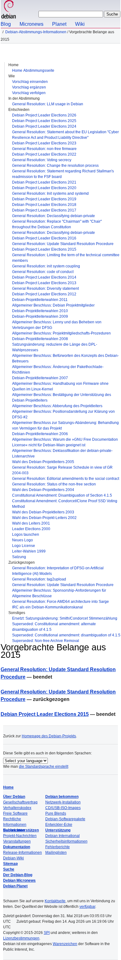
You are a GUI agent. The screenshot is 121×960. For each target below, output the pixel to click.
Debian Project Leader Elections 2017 (44, 210)
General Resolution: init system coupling (46, 266)
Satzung (19, 557)
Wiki (80, 24)
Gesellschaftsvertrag (20, 802)
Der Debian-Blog (17, 875)
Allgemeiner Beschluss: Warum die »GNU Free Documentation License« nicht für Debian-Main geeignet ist (65, 442)
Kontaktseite (55, 901)
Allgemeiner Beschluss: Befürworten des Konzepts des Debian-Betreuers (65, 358)
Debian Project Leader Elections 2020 (44, 188)
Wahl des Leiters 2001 (31, 523)
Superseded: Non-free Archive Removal (45, 641)
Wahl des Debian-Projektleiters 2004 (43, 490)
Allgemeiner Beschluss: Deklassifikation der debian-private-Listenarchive (62, 453)
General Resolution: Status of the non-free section (54, 484)
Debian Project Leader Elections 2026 (44, 115)
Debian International (62, 836)
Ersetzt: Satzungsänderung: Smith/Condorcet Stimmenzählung (64, 618)
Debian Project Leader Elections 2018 (44, 204)
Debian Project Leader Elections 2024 (44, 126)
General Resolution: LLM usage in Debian (47, 104)
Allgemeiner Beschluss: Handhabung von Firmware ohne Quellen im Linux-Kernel (60, 386)
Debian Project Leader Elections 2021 (44, 182)
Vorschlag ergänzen (29, 87)
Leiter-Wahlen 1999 (29, 551)
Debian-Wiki (13, 858)
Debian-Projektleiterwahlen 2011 (40, 300)
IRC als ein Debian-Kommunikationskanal (47, 607)
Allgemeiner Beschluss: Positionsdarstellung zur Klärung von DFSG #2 (63, 414)
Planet (59, 24)
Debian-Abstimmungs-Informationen (35, 32)
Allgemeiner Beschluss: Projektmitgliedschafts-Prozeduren (61, 333)
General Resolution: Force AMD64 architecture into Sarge (60, 601)
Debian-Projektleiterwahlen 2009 (40, 316)
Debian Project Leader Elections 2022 (44, 154)
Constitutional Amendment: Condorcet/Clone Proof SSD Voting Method (64, 504)
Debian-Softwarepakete (65, 819)
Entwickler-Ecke (58, 824)
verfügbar (87, 906)
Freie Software (15, 813)
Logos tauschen (25, 534)
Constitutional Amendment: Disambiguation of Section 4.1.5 (62, 495)
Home (8, 787)
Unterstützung (57, 830)
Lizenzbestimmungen (21, 938)
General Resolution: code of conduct (43, 272)
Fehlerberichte (57, 847)
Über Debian (14, 796)
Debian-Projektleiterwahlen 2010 (40, 311)
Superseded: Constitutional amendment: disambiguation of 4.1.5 (66, 635)
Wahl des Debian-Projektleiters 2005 (43, 462)
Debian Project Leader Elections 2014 (44, 277)
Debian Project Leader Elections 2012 (44, 294)
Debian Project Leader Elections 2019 (44, 199)
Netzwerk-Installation (63, 802)
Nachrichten (14, 830)
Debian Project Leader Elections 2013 (44, 283)
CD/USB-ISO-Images (63, 808)
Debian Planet (15, 886)
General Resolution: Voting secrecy (41, 160)
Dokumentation (16, 847)
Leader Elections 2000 (31, 529)
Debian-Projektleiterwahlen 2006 (40, 434)
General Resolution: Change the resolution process (55, 165)
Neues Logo (22, 540)
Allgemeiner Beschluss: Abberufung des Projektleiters (57, 406)
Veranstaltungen (17, 841)
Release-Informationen (22, 852)
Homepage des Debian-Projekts (49, 736)
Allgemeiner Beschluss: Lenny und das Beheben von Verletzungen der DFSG (56, 325)
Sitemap (10, 864)
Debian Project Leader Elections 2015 (44, 249)
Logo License (23, 546)
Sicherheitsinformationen (66, 841)
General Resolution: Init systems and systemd (50, 193)
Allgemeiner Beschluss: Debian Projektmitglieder (53, 305)
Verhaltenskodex (17, 808)
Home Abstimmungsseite (33, 70)
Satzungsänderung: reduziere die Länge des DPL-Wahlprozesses (54, 347)
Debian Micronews (19, 880)
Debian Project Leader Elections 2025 (44, 121)
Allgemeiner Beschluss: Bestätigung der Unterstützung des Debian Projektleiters (61, 398)
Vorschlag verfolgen (29, 93)
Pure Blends (55, 813)
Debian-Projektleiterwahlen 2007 (40, 378)
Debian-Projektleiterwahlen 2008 (40, 339)
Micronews (31, 24)
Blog (6, 24)
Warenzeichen (65, 944)
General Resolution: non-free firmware (44, 149)
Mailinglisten (56, 852)
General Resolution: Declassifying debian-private (53, 216)
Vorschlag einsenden (30, 82)
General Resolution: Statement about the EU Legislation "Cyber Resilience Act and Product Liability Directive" (65, 135)
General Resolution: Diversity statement (45, 288)
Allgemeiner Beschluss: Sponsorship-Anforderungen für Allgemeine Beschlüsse (59, 593)
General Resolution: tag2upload (39, 579)
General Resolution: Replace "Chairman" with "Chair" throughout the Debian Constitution (57, 224)
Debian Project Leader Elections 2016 (44, 238)
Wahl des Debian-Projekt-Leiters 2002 (44, 518)
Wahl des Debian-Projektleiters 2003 (43, 512)
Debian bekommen (61, 796)
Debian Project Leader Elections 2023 (44, 143)
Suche (8, 869)
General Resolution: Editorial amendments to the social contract (65, 478)
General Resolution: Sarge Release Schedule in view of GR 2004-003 (62, 470)
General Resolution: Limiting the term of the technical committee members (65, 258)
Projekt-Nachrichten (20, 836)
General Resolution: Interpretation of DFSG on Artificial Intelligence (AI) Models (58, 571)
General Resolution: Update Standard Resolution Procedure (63, 244)
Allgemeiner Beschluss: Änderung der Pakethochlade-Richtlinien (58, 370)
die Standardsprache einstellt (43, 766)
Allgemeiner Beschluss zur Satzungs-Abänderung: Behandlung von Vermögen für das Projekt (65, 425)
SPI (47, 932)
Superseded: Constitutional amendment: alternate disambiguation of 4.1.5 (54, 627)
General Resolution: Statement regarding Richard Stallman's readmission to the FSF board (63, 174)
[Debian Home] (8, 10)
